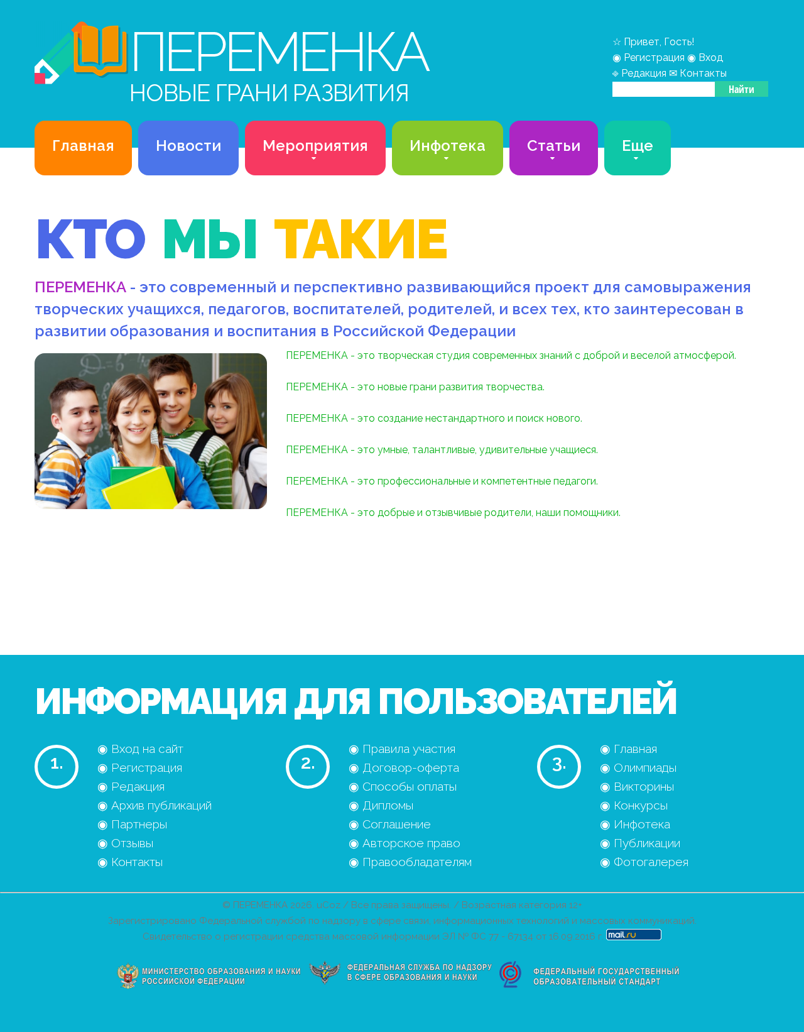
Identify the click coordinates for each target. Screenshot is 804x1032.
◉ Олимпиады (638, 767)
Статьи (553, 145)
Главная (83, 145)
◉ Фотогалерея (644, 862)
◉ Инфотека (635, 824)
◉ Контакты (130, 862)
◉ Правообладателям (410, 862)
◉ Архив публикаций (154, 805)
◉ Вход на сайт (140, 748)
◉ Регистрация (139, 767)
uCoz (328, 905)
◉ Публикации (640, 843)
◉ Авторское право (404, 843)
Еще (637, 145)
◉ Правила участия (402, 748)
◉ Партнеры (132, 824)
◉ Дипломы (381, 805)
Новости (188, 145)
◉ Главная (628, 748)
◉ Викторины (637, 786)
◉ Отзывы (125, 843)
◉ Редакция (131, 786)
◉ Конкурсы (634, 805)
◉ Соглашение (390, 824)
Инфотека (448, 145)
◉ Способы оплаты (403, 786)
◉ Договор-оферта (404, 767)
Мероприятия (315, 145)
